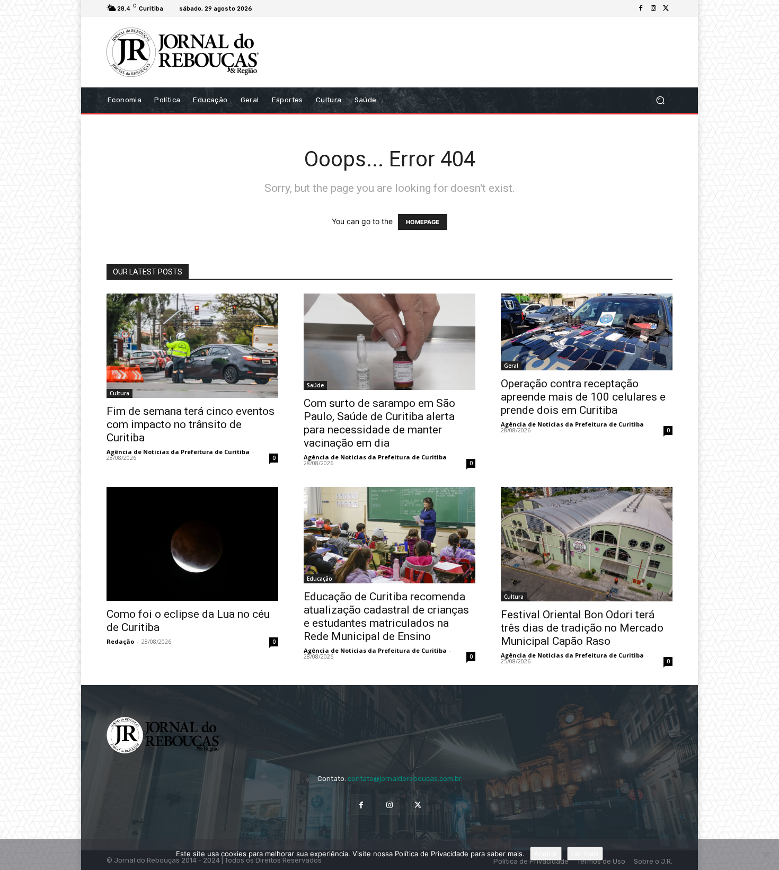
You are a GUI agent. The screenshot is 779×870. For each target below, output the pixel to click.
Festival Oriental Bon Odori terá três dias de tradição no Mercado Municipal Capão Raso (582, 627)
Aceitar (545, 853)
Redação (120, 641)
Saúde (315, 385)
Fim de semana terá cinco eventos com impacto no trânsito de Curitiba (191, 424)
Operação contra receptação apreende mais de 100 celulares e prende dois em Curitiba (583, 396)
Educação (319, 578)
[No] (765, 854)
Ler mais (585, 853)
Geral (511, 365)
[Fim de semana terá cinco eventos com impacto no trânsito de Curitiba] (192, 346)
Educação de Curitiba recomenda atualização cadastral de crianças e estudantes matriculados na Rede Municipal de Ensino (386, 616)
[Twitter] (666, 8)
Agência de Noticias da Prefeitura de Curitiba (178, 452)
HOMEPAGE (422, 222)
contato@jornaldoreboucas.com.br (405, 779)
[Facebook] (640, 8)
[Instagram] (653, 8)
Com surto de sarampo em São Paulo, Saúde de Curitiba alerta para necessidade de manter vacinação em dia (379, 423)
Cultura (119, 393)
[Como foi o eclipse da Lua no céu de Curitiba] (192, 544)
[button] (660, 99)
